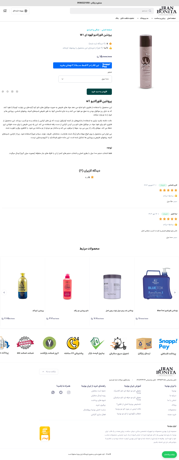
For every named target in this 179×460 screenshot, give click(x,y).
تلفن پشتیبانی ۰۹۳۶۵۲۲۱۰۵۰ (166, 380)
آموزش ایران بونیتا (132, 386)
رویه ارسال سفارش (98, 395)
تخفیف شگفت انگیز (127, 18)
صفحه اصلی (171, 18)
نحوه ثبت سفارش (98, 390)
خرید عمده (172, 414)
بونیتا (174, 390)
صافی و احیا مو (93, 30)
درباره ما (173, 395)
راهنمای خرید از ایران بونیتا (93, 386)
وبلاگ (174, 405)
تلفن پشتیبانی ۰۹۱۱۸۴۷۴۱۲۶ (146, 380)
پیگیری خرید (101, 405)
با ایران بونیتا (170, 386)
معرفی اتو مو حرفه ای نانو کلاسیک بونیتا (127, 391)
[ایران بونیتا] (167, 10)
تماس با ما (171, 400)
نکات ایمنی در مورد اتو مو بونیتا (128, 409)
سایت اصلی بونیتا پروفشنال (94, 409)
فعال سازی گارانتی (98, 414)
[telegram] (8, 92)
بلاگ (117, 18)
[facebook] (17, 92)
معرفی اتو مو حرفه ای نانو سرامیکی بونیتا (127, 398)
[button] (161, 190)
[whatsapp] (3, 92)
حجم (110, 72)
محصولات (172, 409)
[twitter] (12, 92)
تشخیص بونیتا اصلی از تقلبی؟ (128, 404)
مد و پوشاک (144, 18)
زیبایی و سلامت (159, 18)
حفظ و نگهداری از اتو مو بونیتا (129, 413)
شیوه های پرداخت (98, 400)
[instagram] (68, 392)
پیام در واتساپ (169, 454)
